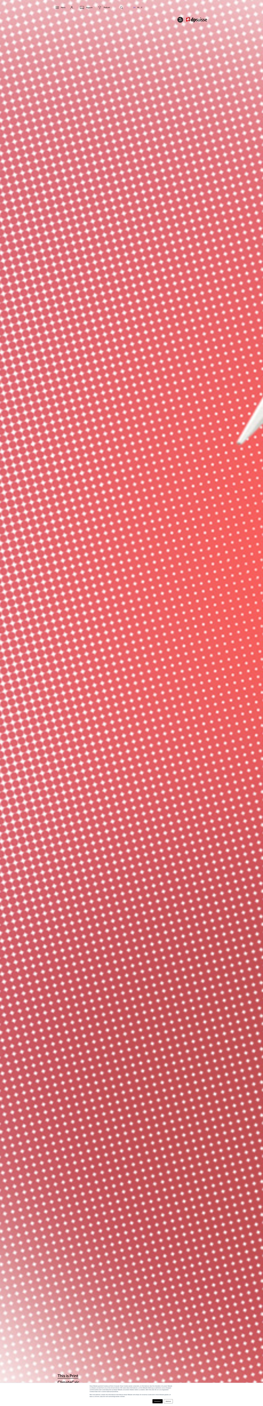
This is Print (68, 1375)
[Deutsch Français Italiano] (137, 7)
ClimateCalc (68, 1382)
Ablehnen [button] (168, 1401)
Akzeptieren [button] (157, 1401)
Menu (63, 7)
